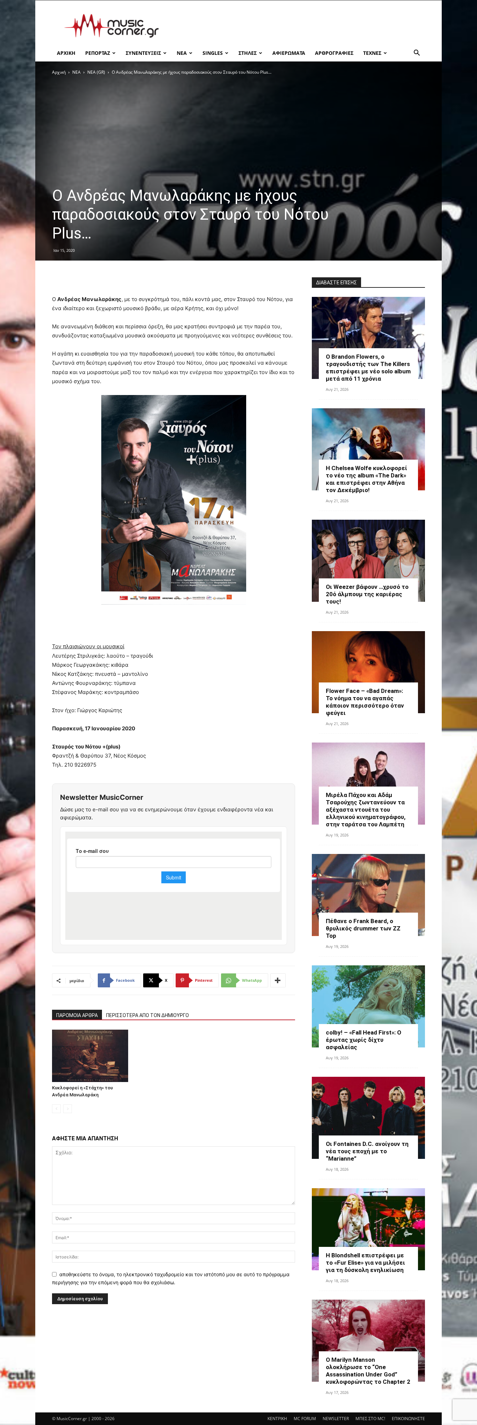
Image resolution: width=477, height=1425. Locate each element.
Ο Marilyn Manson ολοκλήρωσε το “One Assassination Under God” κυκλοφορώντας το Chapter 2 (368, 1370)
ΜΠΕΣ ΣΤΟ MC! (370, 1419)
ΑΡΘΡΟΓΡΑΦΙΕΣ (334, 53)
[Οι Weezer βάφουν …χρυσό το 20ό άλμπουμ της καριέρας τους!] (368, 561)
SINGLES (213, 53)
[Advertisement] (298, 26)
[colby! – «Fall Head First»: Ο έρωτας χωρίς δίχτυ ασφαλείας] (368, 1006)
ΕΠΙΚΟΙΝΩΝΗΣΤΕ (408, 1419)
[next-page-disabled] (67, 1108)
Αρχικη (66, 53)
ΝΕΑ (182, 53)
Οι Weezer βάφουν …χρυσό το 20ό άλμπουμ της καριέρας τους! (367, 594)
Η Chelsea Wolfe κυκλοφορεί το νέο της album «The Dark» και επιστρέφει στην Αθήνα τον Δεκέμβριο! (366, 479)
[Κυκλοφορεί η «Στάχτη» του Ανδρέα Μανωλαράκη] (90, 1056)
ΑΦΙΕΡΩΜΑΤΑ (288, 53)
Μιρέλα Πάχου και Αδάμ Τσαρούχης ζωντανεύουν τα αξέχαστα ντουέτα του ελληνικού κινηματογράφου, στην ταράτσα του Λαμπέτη (365, 809)
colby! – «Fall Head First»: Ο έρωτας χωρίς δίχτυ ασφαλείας (363, 1040)
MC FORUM (305, 1419)
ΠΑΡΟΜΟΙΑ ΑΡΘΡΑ (77, 1015)
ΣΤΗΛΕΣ (248, 53)
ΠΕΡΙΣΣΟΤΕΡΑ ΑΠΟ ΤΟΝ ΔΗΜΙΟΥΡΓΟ (147, 1015)
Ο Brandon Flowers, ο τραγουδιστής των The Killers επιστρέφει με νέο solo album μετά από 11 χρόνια (368, 367)
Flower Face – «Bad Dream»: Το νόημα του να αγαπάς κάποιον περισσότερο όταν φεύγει (365, 701)
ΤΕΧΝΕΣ (372, 53)
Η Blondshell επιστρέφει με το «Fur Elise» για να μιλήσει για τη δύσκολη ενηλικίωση (365, 1262)
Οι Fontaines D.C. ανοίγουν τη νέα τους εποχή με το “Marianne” (367, 1151)
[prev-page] (56, 1108)
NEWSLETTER (336, 1419)
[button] (416, 53)
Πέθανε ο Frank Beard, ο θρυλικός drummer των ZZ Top (363, 928)
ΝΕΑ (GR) (96, 72)
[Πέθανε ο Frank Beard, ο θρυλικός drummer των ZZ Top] (368, 895)
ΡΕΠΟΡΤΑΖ (97, 53)
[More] (278, 980)
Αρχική (59, 72)
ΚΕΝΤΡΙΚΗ (277, 1419)
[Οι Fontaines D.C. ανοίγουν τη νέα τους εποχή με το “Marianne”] (368, 1118)
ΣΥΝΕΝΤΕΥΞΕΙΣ (143, 53)
